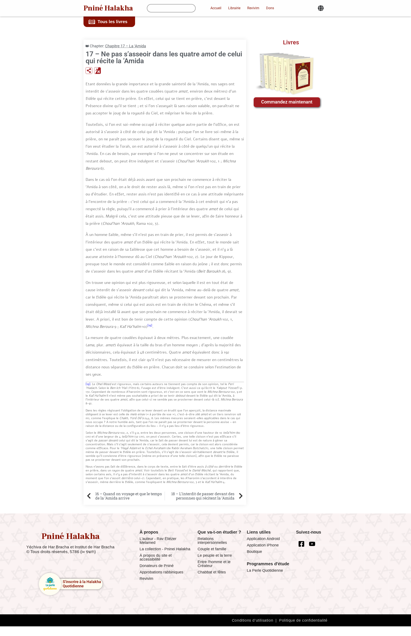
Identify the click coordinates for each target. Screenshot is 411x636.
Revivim (146, 578)
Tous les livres (112, 21)
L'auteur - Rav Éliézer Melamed (158, 541)
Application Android (263, 539)
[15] (149, 325)
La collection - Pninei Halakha (165, 549)
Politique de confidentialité (303, 620)
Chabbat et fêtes (212, 572)
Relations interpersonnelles (212, 541)
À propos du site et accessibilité (156, 557)
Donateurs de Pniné (157, 566)
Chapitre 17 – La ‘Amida (125, 46)
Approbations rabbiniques (161, 572)
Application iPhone (263, 545)
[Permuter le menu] (321, 8)
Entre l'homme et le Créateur (214, 564)
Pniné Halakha (108, 8)
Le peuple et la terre (215, 555)
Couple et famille (212, 549)
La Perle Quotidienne (265, 570)
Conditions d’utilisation (252, 620)
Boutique (254, 551)
